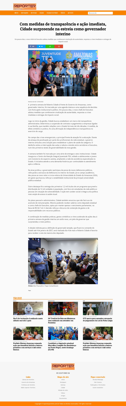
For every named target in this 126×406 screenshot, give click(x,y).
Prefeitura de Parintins (28, 385)
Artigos (70, 13)
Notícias (34, 13)
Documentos (63, 398)
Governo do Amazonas (28, 382)
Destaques (24, 13)
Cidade (41, 13)
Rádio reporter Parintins (28, 387)
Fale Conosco (98, 382)
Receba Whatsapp (98, 379)
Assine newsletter (98, 387)
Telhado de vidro (52, 13)
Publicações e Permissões (97, 385)
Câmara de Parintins (28, 379)
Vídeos (63, 13)
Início (16, 13)
